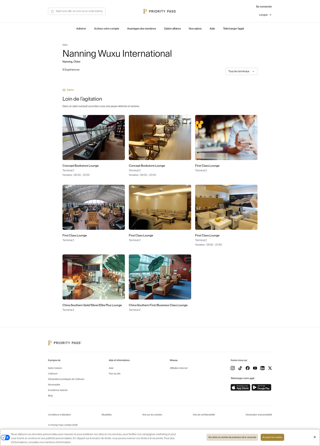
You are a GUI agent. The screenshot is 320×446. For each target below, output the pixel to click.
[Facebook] (248, 368)
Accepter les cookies (272, 437)
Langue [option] (263, 15)
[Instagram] (233, 368)
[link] (240, 387)
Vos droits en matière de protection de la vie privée (232, 437)
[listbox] (265, 15)
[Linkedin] (262, 368)
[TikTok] (240, 368)
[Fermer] (314, 437)
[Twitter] (270, 368)
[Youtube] (255, 368)
